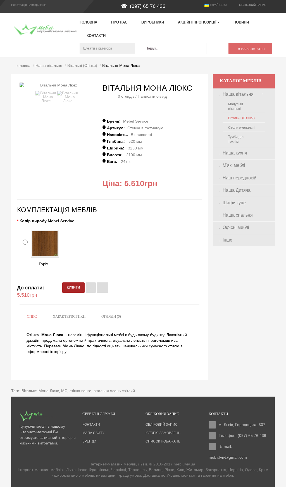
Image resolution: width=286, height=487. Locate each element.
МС (64, 390)
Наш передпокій (239, 177)
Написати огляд (152, 96)
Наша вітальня (238, 94)
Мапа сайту (93, 433)
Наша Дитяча (237, 190)
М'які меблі (234, 165)
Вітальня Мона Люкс (40, 390)
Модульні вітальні (235, 106)
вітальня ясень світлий (114, 390)
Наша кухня (235, 153)
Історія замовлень (163, 433)
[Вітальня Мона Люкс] (45, 97)
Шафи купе (234, 202)
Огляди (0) (111, 317)
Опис (32, 317)
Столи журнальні (241, 128)
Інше (227, 240)
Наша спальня (238, 215)
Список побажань (163, 441)
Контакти (91, 425)
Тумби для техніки (236, 139)
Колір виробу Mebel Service (47, 221)
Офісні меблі (236, 227)
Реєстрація (19, 4)
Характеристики (69, 317)
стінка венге (80, 390)
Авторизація (37, 4)
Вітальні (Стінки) (241, 118)
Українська (218, 4)
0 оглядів (126, 96)
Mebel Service (135, 121)
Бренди (89, 441)
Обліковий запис (162, 425)
